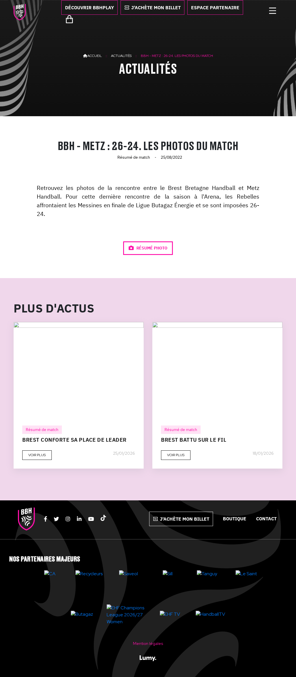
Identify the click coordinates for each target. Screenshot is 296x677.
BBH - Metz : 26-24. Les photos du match (177, 55)
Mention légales (148, 643)
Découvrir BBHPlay (89, 7)
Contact (266, 518)
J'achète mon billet (156, 7)
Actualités (121, 55)
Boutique (234, 518)
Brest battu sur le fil (193, 439)
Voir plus (37, 455)
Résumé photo (151, 248)
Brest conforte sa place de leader (74, 439)
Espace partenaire (215, 7)
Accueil (94, 55)
